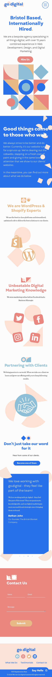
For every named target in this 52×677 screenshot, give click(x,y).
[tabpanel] (26, 501)
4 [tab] (32, 556)
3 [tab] (28, 556)
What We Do (11, 662)
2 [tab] (24, 556)
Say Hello (37, 670)
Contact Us (41, 662)
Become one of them (27, 463)
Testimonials (27, 662)
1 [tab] (19, 556)
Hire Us (25, 59)
